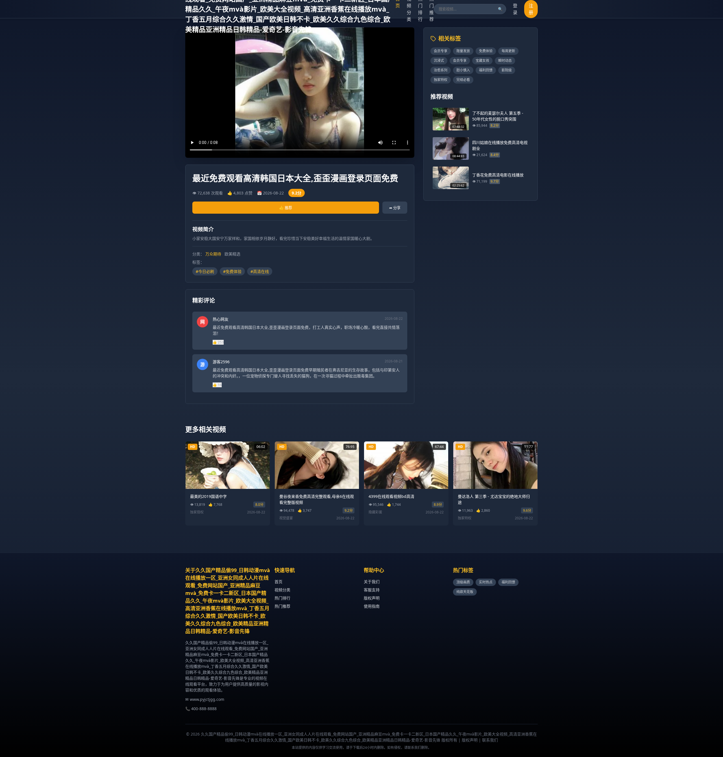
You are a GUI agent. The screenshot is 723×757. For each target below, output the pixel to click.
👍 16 (217, 384)
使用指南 (372, 606)
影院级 (507, 70)
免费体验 (486, 51)
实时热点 (486, 582)
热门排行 (282, 598)
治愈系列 (440, 70)
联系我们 (490, 740)
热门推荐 (282, 606)
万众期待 (213, 254)
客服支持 (372, 589)
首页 (278, 581)
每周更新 (508, 51)
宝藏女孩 (482, 60)
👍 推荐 (285, 207)
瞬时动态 (505, 60)
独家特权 (440, 79)
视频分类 (282, 589)
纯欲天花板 (464, 591)
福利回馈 (486, 70)
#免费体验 (232, 271)
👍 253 (218, 342)
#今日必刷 (205, 271)
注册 (531, 9)
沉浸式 (439, 60)
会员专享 (440, 51)
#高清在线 (260, 271)
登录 (515, 9)
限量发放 (463, 51)
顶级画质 (463, 582)
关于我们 (372, 581)
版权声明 (372, 598)
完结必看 (463, 79)
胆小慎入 (463, 70)
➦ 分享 (394, 207)
